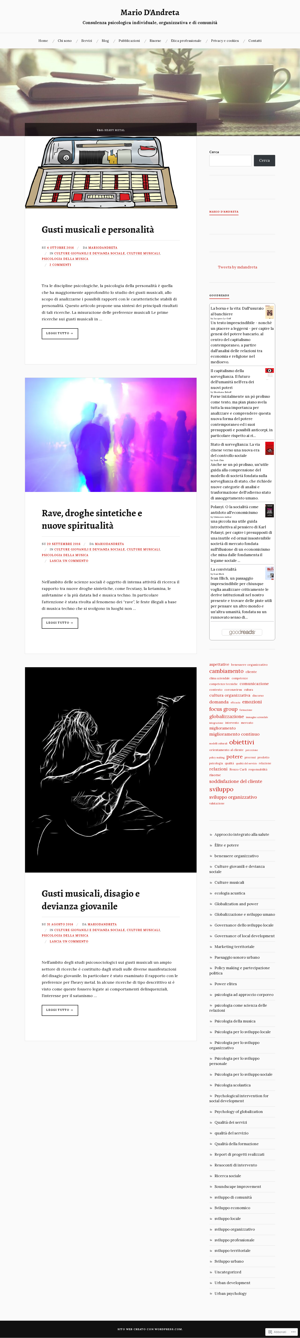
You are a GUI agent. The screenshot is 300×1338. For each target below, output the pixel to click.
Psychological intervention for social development (239, 1098)
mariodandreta (102, 247)
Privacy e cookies (225, 41)
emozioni (252, 702)
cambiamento (226, 671)
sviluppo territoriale (233, 1250)
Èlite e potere (227, 845)
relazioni (218, 769)
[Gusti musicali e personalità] (101, 207)
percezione (252, 750)
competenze (240, 678)
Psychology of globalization (239, 1111)
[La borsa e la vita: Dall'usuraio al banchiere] (269, 317)
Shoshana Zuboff (222, 392)
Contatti (255, 41)
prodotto (263, 757)
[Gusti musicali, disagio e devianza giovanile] (111, 871)
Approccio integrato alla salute (242, 834)
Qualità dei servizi (231, 1122)
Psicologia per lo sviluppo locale (243, 1031)
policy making (216, 757)
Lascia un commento (69, 561)
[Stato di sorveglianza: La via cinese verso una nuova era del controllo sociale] (269, 453)
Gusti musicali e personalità (98, 229)
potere (234, 756)
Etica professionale (186, 41)
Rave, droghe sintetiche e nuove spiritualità (92, 519)
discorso (258, 695)
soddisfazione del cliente (235, 781)
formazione (246, 710)
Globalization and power (236, 903)
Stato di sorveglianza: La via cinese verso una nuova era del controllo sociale (235, 450)
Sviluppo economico (232, 1207)
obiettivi (241, 742)
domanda (219, 701)
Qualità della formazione (237, 1143)
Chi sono (65, 41)
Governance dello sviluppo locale (244, 925)
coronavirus (233, 690)
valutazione (216, 803)
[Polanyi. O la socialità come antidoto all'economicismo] (269, 516)
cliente (251, 671)
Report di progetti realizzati (239, 1154)
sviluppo (221, 789)
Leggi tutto (56, 335)
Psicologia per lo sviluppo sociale (244, 1074)
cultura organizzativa (229, 695)
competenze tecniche (223, 684)
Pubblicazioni (129, 41)
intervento (232, 722)
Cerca (214, 152)
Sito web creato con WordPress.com (149, 1329)
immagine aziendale (257, 717)
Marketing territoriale (235, 946)
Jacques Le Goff (222, 318)
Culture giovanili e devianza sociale (89, 253)
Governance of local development (245, 935)
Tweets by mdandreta (237, 267)
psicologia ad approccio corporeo (244, 994)
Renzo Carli (238, 769)
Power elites (226, 983)
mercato (247, 723)
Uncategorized (228, 1272)
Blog (105, 41)
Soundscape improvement (238, 1186)
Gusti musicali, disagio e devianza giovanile (91, 899)
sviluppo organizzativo (233, 797)
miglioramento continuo (234, 734)
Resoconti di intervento (236, 1165)
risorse (215, 775)
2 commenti (60, 264)
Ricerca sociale (228, 1175)
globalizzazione (226, 716)
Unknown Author (222, 517)
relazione (265, 763)
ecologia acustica (230, 893)
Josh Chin (219, 460)
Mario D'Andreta (150, 12)
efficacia (235, 702)
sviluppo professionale (235, 1240)
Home (43, 41)
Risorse (155, 41)
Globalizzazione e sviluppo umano (245, 914)
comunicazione (254, 683)
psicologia (216, 763)
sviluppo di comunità (233, 1197)
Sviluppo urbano (229, 1261)
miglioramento (222, 728)
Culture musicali (143, 253)
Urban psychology (231, 1293)
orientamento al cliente (226, 750)
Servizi (86, 41)
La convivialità (223, 569)
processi (250, 757)
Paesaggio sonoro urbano (237, 957)
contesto (215, 690)
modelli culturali (218, 743)
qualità (229, 763)
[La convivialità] (269, 578)
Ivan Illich (219, 574)
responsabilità (258, 769)
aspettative (219, 664)
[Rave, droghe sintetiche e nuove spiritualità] (111, 490)
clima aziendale (219, 678)
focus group (223, 709)
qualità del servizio (246, 763)
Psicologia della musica (65, 259)
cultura (248, 689)
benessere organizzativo (249, 665)
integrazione (216, 722)
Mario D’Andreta (224, 212)
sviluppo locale (228, 1218)
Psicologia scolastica (233, 1085)
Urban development (232, 1282)
